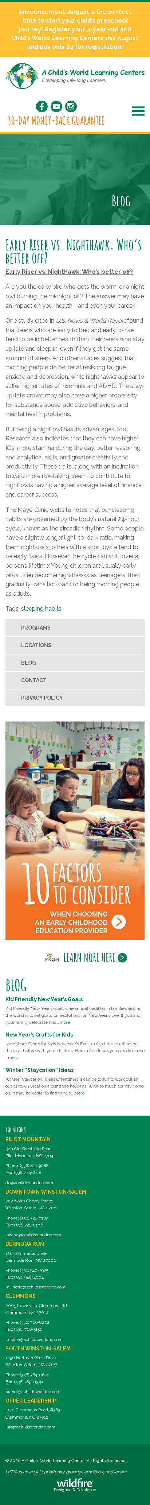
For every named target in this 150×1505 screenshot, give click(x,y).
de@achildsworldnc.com (29, 1182)
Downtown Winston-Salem (45, 1192)
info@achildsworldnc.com (30, 1427)
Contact (34, 680)
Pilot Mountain (28, 1139)
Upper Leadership (30, 1401)
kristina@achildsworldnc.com (34, 1339)
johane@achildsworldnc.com (33, 1234)
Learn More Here (89, 957)
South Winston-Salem (38, 1349)
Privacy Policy (42, 698)
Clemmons (20, 1296)
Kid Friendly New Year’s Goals (44, 999)
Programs (36, 628)
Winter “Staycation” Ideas (39, 1070)
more (65, 1022)
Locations (36, 645)
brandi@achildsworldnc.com (32, 1391)
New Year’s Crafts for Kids (39, 1035)
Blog (28, 663)
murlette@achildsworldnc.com (35, 1287)
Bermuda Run (24, 1244)
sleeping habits (41, 608)
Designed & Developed (75, 1490)
